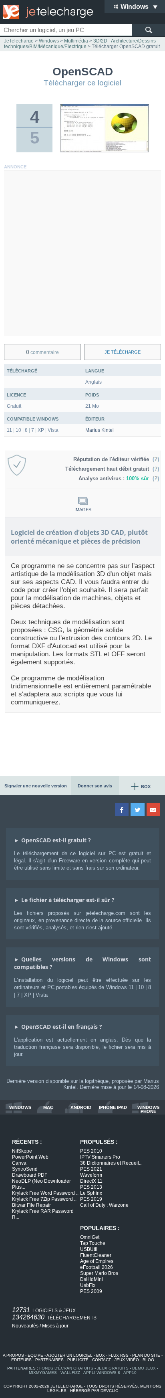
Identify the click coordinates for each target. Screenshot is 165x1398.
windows (20, 1107)
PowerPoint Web (30, 1157)
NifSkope (22, 1151)
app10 (130, 1372)
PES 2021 (91, 1169)
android (80, 1107)
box (100, 1355)
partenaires (49, 1360)
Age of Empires (96, 1261)
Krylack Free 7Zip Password (45, 1199)
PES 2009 (91, 1291)
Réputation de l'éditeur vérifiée (112, 459)
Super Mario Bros (99, 1273)
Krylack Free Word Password (46, 1193)
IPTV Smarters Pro (100, 1157)
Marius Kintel (99, 430)
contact (101, 1360)
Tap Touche (92, 1243)
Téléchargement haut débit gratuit (108, 469)
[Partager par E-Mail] (154, 809)
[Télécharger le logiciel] (104, 151)
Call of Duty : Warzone (104, 1205)
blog (148, 1360)
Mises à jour (55, 1326)
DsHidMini (91, 1279)
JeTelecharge (19, 41)
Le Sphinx (91, 1193)
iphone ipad (113, 1107)
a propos (13, 1355)
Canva (19, 1163)
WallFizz (70, 1372)
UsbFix (87, 1285)
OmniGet (89, 1237)
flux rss (119, 1355)
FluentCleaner (95, 1255)
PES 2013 (91, 1187)
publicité (78, 1360)
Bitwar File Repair (31, 1205)
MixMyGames (43, 1372)
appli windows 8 (101, 1372)
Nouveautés (25, 1326)
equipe (35, 1355)
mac (48, 1107)
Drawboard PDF (29, 1175)
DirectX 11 (91, 1181)
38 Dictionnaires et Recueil (111, 1163)
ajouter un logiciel (69, 1355)
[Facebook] (122, 809)
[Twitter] (138, 809)
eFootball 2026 (96, 1267)
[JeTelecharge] (46, 12)
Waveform (91, 1175)
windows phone (148, 1109)
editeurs (21, 1360)
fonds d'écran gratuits (66, 1368)
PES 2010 (91, 1151)
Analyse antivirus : (113, 478)
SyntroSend (25, 1169)
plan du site (146, 1355)
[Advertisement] (82, 253)
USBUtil (88, 1249)
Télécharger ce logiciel (82, 83)
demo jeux (144, 1368)
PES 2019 (91, 1199)
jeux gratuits (113, 1368)
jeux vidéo (127, 1360)
